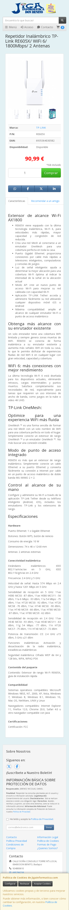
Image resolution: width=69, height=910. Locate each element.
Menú (12, 27)
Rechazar (24, 883)
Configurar (10, 883)
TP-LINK (41, 127)
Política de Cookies (48, 840)
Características (16, 201)
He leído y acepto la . (32, 819)
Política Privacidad (16, 840)
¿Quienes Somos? (47, 848)
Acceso (28, 27)
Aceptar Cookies (42, 883)
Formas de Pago (46, 844)
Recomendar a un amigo (45, 201)
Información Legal (47, 837)
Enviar (49, 827)
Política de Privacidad (21, 811)
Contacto (46, 27)
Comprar (51, 173)
